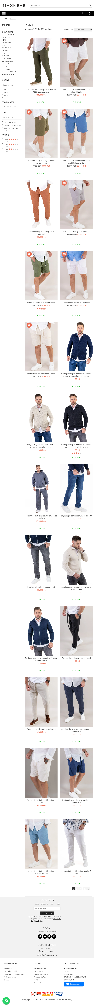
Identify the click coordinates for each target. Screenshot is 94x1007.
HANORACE (6, 37)
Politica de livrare (10, 977)
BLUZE (4, 53)
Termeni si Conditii (10, 971)
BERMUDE (5, 56)
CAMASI (5, 50)
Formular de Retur (40, 977)
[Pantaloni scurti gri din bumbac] (76, 204)
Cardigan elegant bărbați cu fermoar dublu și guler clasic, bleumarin (76, 375)
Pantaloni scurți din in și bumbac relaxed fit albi (76, 90)
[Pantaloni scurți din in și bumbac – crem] (41, 773)
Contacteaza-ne (75, 984)
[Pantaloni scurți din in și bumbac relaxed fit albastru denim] (76, 133)
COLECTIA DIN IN (8, 35)
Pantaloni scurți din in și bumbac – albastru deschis (41, 872)
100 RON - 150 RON (11, 128)
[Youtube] (45, 936)
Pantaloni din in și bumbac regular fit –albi (76, 872)
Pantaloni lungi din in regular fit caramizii (41, 232)
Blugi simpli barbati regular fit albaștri (76, 516)
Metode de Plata (40, 968)
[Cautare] (90, 6)
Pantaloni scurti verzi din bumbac (41, 302)
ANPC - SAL (38, 983)
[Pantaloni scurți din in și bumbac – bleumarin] (76, 773)
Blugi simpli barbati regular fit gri (41, 587)
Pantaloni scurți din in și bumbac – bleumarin (76, 801)
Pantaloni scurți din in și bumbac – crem (41, 801)
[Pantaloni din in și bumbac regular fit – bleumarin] (76, 702)
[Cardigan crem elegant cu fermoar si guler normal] (76, 559)
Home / (7, 19)
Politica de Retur (40, 971)
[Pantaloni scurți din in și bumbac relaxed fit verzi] (41, 133)
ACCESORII (6, 69)
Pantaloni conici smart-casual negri (76, 658)
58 (5, 89)
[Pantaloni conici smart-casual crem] (41, 702)
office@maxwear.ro (48, 955)
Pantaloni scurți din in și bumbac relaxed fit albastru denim (76, 161)
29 (5, 95)
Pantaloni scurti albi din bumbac (76, 302)
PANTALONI (6, 48)
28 (5, 92)
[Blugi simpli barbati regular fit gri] (41, 559)
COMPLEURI (6, 58)
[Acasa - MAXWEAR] (14, 5)
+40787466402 (48, 951)
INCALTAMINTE (7, 32)
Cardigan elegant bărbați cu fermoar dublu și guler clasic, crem (41, 446)
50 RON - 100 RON (10, 125)
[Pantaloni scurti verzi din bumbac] (41, 275)
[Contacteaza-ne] (83, 13)
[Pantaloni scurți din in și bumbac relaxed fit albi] (76, 62)
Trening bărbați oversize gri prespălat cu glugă (41, 517)
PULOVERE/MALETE (9, 72)
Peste (6, 139)
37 (85, 889)
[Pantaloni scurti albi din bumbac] (76, 275)
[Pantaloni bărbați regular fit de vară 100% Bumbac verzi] (41, 62)
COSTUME (5, 64)
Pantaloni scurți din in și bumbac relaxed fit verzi (41, 161)
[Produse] (4, 14)
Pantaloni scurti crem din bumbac (41, 374)
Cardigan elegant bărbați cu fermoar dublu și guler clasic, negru (76, 446)
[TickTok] (49, 936)
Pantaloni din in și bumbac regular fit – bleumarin (76, 730)
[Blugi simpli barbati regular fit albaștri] (76, 488)
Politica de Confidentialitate (14, 974)
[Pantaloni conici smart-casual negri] (76, 631)
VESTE (4, 40)
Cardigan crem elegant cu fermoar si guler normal (76, 588)
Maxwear (7, 106)
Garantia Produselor (41, 974)
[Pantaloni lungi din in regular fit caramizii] (41, 204)
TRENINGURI (6, 42)
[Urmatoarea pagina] (88, 888)
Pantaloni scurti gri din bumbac (76, 231)
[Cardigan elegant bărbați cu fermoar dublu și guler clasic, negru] (76, 417)
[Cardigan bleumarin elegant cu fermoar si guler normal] (41, 631)
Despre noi (8, 968)
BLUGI (4, 45)
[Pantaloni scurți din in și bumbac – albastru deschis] (41, 844)
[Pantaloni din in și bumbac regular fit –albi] (76, 844)
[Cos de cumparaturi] (89, 13)
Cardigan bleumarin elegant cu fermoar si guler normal (41, 659)
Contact (6, 980)
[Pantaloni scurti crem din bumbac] (41, 346)
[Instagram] (54, 936)
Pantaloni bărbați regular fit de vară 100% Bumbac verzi (41, 90)
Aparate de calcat (8, 74)
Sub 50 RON (8, 122)
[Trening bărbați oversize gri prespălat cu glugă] (41, 488)
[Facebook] (40, 936)
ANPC (36, 980)
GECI (3, 29)
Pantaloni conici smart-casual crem (41, 729)
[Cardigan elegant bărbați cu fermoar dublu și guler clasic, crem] (41, 417)
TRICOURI (5, 66)
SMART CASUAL (7, 61)
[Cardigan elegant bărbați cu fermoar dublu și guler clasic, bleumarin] (76, 346)
